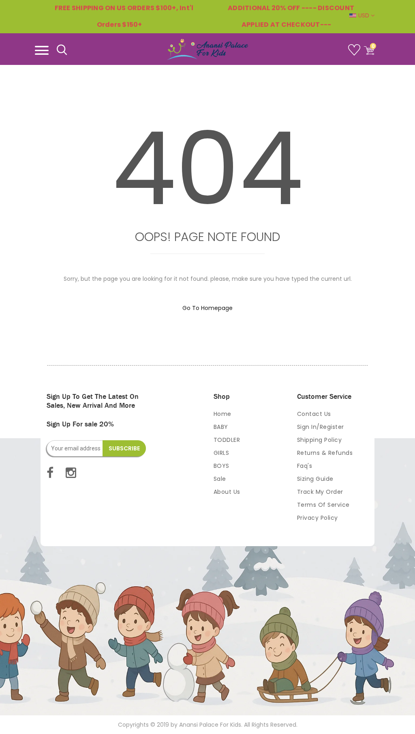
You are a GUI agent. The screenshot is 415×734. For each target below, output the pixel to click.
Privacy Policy (317, 518)
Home (222, 414)
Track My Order (320, 492)
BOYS (221, 466)
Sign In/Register (320, 427)
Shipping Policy (319, 440)
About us (227, 492)
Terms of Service (323, 505)
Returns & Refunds (325, 453)
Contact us (314, 414)
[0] (369, 53)
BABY (221, 427)
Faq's (304, 466)
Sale (220, 479)
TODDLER (227, 440)
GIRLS (221, 453)
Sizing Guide (315, 479)
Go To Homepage (207, 308)
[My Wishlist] (355, 53)
